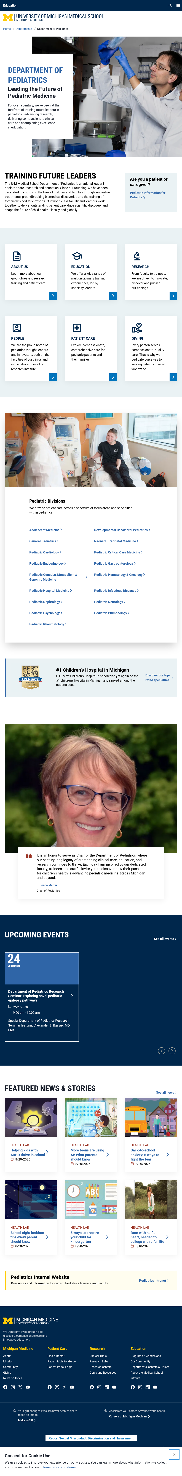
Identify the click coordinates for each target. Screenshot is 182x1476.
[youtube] (28, 1387)
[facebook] (5, 1387)
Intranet (135, 1378)
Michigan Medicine (18, 1348)
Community (10, 1367)
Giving (7, 1372)
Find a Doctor (55, 1356)
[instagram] (13, 1387)
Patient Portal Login (59, 1367)
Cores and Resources (103, 1372)
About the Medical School (147, 1372)
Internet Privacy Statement (60, 1467)
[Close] (174, 1454)
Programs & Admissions (146, 1356)
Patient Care (57, 1348)
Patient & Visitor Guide (61, 1361)
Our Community (140, 1361)
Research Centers (100, 1367)
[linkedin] (107, 1387)
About (7, 1356)
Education (138, 1348)
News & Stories (12, 1378)
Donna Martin (48, 885)
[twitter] (20, 1387)
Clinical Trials (98, 1356)
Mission (8, 1361)
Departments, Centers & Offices (150, 1367)
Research (97, 1348)
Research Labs (99, 1361)
